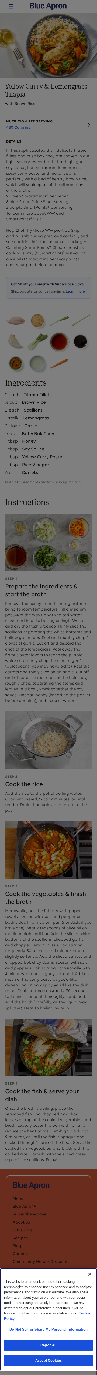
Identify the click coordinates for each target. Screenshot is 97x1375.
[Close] (90, 1274)
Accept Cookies (48, 1361)
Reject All (48, 1345)
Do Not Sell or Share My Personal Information (48, 1329)
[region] (48, 1319)
